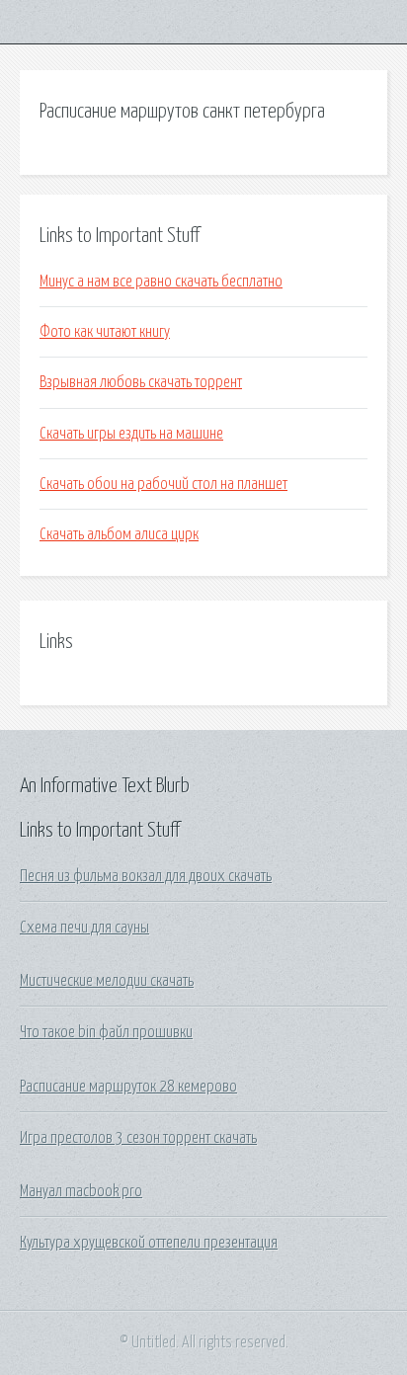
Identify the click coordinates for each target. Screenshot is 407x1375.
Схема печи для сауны (84, 927)
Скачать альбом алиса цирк (119, 534)
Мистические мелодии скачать (107, 981)
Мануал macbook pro (81, 1191)
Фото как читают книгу (105, 332)
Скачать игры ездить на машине (131, 434)
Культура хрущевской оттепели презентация (149, 1243)
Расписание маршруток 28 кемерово (128, 1086)
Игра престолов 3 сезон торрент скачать (138, 1138)
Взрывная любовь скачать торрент (141, 382)
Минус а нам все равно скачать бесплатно (161, 281)
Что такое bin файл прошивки (106, 1032)
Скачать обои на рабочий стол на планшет (163, 484)
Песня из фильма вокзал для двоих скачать (146, 876)
